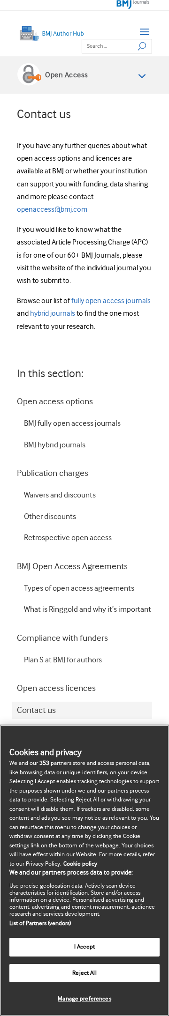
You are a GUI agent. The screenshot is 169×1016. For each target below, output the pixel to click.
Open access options (55, 401)
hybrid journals (53, 313)
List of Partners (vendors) (40, 923)
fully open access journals (111, 301)
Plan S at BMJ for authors (63, 660)
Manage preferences (84, 998)
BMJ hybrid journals (54, 445)
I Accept (84, 946)
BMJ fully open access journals (72, 423)
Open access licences (56, 688)
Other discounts (50, 516)
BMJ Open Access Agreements (72, 566)
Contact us (36, 710)
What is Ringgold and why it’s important (87, 609)
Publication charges (52, 473)
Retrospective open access (68, 538)
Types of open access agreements (79, 588)
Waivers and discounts (60, 495)
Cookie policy (80, 864)
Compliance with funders (62, 638)
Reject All (84, 973)
